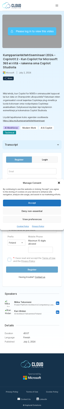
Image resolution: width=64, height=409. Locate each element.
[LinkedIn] (57, 303)
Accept (32, 202)
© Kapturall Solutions (32, 405)
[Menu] (57, 6)
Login (45, 159)
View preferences (32, 219)
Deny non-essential (32, 211)
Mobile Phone (35, 236)
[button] (59, 183)
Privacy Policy (38, 226)
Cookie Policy (23, 226)
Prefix (11, 236)
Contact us (40, 277)
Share (10, 78)
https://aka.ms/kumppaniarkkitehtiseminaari (24, 120)
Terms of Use (48, 258)
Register (19, 159)
